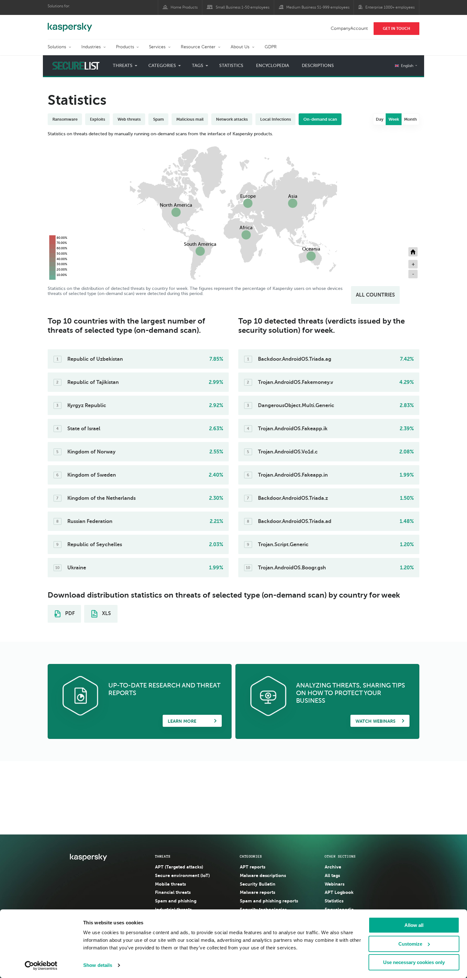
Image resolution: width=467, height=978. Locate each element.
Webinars (334, 884)
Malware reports (257, 892)
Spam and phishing (175, 900)
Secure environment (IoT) (182, 875)
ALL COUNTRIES (375, 295)
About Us (240, 46)
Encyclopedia (272, 65)
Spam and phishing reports (269, 900)
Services (157, 46)
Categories (251, 856)
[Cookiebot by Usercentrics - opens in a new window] (41, 965)
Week (394, 119)
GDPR (271, 46)
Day (379, 119)
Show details (97, 965)
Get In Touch (396, 28)
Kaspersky (70, 24)
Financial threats (173, 892)
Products (125, 46)
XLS (106, 614)
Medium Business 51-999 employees (317, 7)
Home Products (184, 7)
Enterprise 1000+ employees (390, 7)
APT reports (252, 866)
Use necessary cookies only (414, 962)
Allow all (413, 925)
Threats (163, 856)
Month (410, 119)
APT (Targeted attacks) (179, 866)
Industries (91, 46)
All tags (332, 875)
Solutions (57, 46)
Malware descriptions (263, 875)
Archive (333, 866)
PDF (69, 614)
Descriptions (318, 65)
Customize (410, 944)
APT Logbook (339, 892)
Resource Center (198, 46)
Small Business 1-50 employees (242, 7)
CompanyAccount (349, 28)
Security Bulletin (257, 884)
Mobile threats (170, 884)
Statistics (231, 65)
